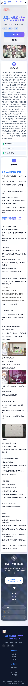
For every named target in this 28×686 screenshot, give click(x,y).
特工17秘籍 (14, 675)
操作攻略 (14, 656)
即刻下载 (14, 659)
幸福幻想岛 (14, 667)
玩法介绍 (14, 654)
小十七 (14, 670)
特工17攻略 (14, 672)
